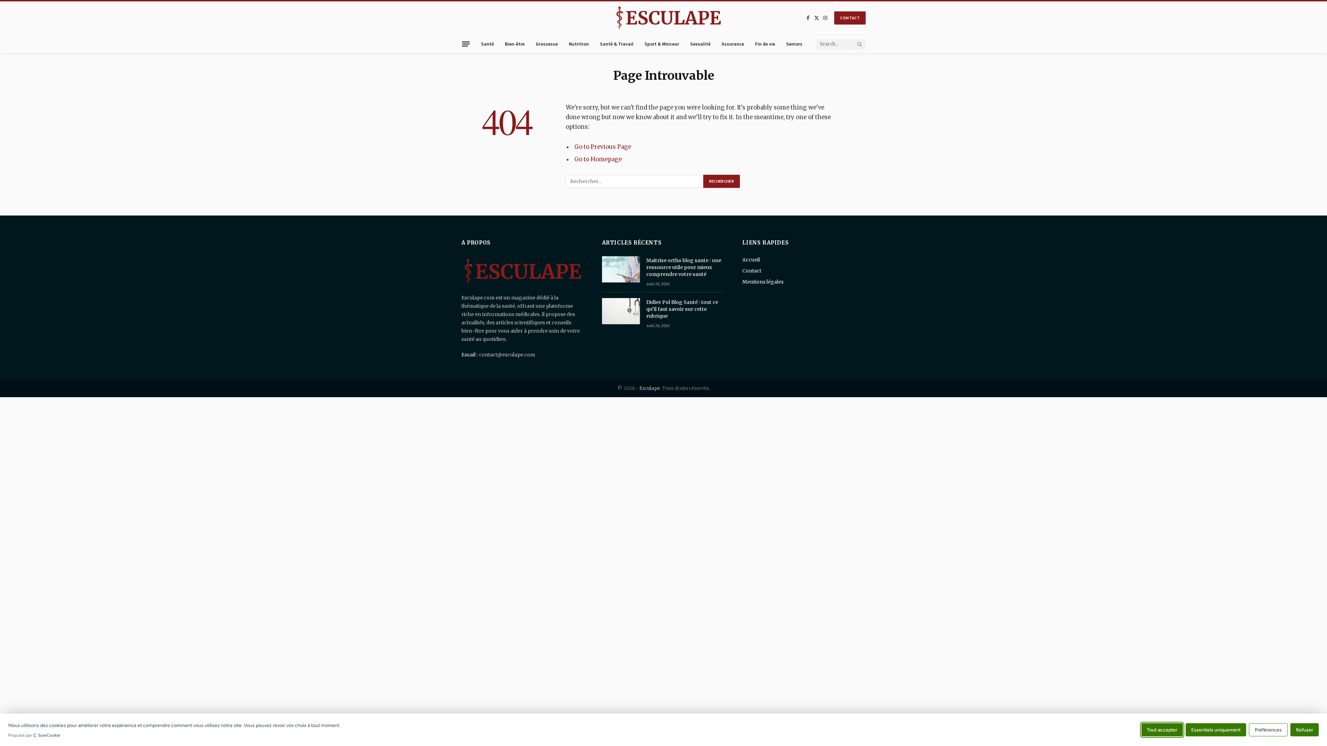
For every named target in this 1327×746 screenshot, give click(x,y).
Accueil (751, 260)
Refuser (1304, 730)
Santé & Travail (616, 44)
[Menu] (466, 43)
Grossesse (547, 44)
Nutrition (579, 44)
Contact (751, 271)
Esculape (649, 388)
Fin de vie (765, 44)
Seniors (794, 44)
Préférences (1268, 730)
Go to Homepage (598, 159)
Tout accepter (1162, 730)
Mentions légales (762, 282)
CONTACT (850, 17)
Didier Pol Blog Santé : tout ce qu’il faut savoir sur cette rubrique (682, 309)
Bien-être (515, 44)
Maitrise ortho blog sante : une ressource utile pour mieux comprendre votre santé (683, 267)
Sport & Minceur (661, 44)
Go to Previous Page (602, 147)
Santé (487, 44)
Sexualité (700, 44)
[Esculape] (668, 18)
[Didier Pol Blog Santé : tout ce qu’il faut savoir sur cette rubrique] (621, 311)
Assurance (733, 44)
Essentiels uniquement (1216, 730)
